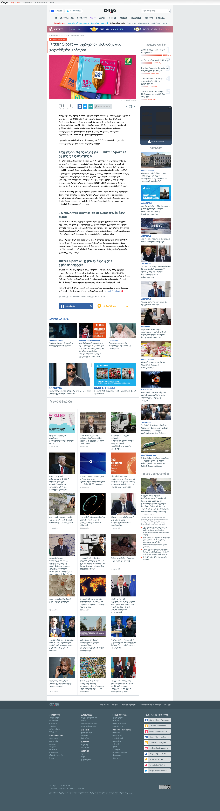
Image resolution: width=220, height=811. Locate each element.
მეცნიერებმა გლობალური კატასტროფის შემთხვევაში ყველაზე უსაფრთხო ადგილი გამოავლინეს (93, 593)
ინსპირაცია (117, 755)
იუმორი (115, 747)
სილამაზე (116, 733)
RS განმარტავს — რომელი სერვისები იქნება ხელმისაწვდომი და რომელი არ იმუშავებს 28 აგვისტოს (93, 470)
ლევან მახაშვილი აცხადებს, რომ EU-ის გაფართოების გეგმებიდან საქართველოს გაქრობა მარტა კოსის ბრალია (62, 634)
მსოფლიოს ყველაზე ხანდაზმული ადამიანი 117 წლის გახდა (124, 336)
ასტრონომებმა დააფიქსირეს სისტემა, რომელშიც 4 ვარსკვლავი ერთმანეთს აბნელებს (93, 511)
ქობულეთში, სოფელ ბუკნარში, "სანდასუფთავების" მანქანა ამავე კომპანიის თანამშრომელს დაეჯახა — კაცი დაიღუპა (123, 429)
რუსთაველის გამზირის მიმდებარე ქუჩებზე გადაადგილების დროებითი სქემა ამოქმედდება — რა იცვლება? (93, 675)
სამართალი (53, 752)
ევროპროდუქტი (87, 296)
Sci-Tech (85, 730)
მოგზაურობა (117, 735)
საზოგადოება (143, 23)
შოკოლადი (75, 296)
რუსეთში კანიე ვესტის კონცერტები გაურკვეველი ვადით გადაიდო (62, 675)
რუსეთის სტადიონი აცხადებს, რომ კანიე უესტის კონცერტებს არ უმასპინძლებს (71, 379)
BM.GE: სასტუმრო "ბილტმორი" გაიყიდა (155, 558)
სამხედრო (53, 732)
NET (93, 18)
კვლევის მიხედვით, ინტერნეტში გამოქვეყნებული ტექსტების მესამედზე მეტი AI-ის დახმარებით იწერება (156, 531)
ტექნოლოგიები (86, 733)
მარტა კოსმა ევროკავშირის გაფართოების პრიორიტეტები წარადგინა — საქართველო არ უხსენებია (123, 634)
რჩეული (149, 18)
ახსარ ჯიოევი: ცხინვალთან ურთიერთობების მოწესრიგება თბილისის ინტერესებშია (123, 511)
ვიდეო (102, 18)
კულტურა (86, 742)
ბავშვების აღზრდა (119, 723)
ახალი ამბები (15, 2)
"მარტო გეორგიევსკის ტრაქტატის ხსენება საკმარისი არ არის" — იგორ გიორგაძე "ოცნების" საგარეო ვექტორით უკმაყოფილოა (156, 261)
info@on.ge (63, 788)
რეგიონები (53, 749)
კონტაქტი (167, 705)
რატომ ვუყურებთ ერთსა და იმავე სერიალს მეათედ (123, 552)
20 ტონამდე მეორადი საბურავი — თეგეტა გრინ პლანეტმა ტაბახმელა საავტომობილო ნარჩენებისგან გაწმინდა (156, 452)
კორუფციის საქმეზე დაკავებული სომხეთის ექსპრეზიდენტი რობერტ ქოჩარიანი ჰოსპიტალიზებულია (156, 552)
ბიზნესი (83, 720)
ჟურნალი (82, 18)
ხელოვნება (85, 745)
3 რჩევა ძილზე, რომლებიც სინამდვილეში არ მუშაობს (64, 335)
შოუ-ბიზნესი (85, 747)
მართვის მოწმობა (40, 2)
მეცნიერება (85, 738)
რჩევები (115, 758)
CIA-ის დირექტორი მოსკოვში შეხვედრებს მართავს (156, 293)
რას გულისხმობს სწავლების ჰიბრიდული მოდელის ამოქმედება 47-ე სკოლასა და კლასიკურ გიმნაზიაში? (156, 167)
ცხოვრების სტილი (77, 35)
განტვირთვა (27, 2)
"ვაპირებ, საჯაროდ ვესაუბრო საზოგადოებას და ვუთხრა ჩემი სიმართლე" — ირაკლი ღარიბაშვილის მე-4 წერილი (156, 419)
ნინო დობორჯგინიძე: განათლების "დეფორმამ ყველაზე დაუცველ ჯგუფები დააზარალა (93, 429)
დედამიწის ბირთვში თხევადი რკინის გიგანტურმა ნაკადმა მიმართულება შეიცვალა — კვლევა (156, 386)
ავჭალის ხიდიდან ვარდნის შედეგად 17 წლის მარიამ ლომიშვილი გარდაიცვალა (62, 511)
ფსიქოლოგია (118, 718)
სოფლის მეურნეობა (88, 726)
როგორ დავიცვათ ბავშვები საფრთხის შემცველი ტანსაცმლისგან (156, 355)
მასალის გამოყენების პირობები (150, 705)
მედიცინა (116, 720)
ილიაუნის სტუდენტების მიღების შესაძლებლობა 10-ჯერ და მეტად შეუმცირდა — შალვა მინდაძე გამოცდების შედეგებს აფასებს (93, 552)
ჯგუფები (58, 11)
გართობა (116, 744)
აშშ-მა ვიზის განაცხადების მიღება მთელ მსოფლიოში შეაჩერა (156, 230)
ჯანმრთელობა (120, 715)
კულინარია (117, 741)
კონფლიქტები (54, 729)
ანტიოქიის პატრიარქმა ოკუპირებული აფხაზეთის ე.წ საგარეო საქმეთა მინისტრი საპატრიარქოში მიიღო (156, 323)
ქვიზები (123, 18)
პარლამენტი (54, 718)
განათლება (53, 741)
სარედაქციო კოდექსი (128, 705)
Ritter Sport (100, 296)
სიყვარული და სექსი (120, 752)
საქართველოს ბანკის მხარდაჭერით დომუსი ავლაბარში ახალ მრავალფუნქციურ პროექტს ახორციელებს (93, 634)
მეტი (163, 23)
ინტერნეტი (85, 735)
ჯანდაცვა (52, 744)
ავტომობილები (118, 738)
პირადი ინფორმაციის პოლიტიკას (121, 793)
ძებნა (52, 2)
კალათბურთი (86, 760)
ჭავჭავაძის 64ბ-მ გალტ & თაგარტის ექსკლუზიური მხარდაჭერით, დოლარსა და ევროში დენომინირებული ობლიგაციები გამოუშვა (156, 542)
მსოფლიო (53, 723)
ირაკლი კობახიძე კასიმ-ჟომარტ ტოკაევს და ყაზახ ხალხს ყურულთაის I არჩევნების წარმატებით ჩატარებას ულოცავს (123, 675)
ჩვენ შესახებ (104, 705)
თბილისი (52, 747)
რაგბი (83, 757)
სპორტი (85, 751)
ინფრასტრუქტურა (56, 755)
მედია (51, 758)
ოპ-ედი (112, 18)
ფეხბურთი (85, 754)
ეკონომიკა (155, 23)
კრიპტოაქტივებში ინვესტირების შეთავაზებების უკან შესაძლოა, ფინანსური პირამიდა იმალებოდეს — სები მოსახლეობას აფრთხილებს (123, 593)
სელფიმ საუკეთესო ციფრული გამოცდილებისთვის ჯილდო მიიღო (62, 429)
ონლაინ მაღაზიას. (112, 291)
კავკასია (52, 726)
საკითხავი (136, 18)
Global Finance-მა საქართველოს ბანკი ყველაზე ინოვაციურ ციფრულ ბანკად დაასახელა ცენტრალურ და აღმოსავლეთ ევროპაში (123, 470)
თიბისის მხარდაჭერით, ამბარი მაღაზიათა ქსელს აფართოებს (116, 379)
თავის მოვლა (118, 726)
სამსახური (116, 749)
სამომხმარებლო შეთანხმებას (94, 793)
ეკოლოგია (53, 738)
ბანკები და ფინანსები (89, 718)
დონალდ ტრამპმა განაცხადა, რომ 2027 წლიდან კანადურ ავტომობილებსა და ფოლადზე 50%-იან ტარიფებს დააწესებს (62, 470)
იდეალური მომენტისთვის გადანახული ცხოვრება (62, 593)
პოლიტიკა (131, 23)
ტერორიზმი (53, 720)
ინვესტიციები (75, 11)
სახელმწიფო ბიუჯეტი (89, 723)
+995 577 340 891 (77, 788)
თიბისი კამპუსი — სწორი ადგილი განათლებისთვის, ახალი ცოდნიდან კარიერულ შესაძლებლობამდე (156, 200)
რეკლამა (160, 18)
